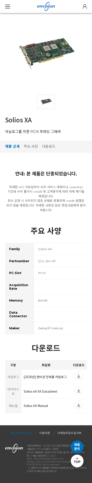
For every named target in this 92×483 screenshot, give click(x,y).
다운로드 (48, 146)
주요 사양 (31, 146)
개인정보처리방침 (21, 433)
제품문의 (77, 447)
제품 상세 (12, 146)
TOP (77, 462)
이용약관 (44, 433)
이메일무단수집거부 (69, 433)
